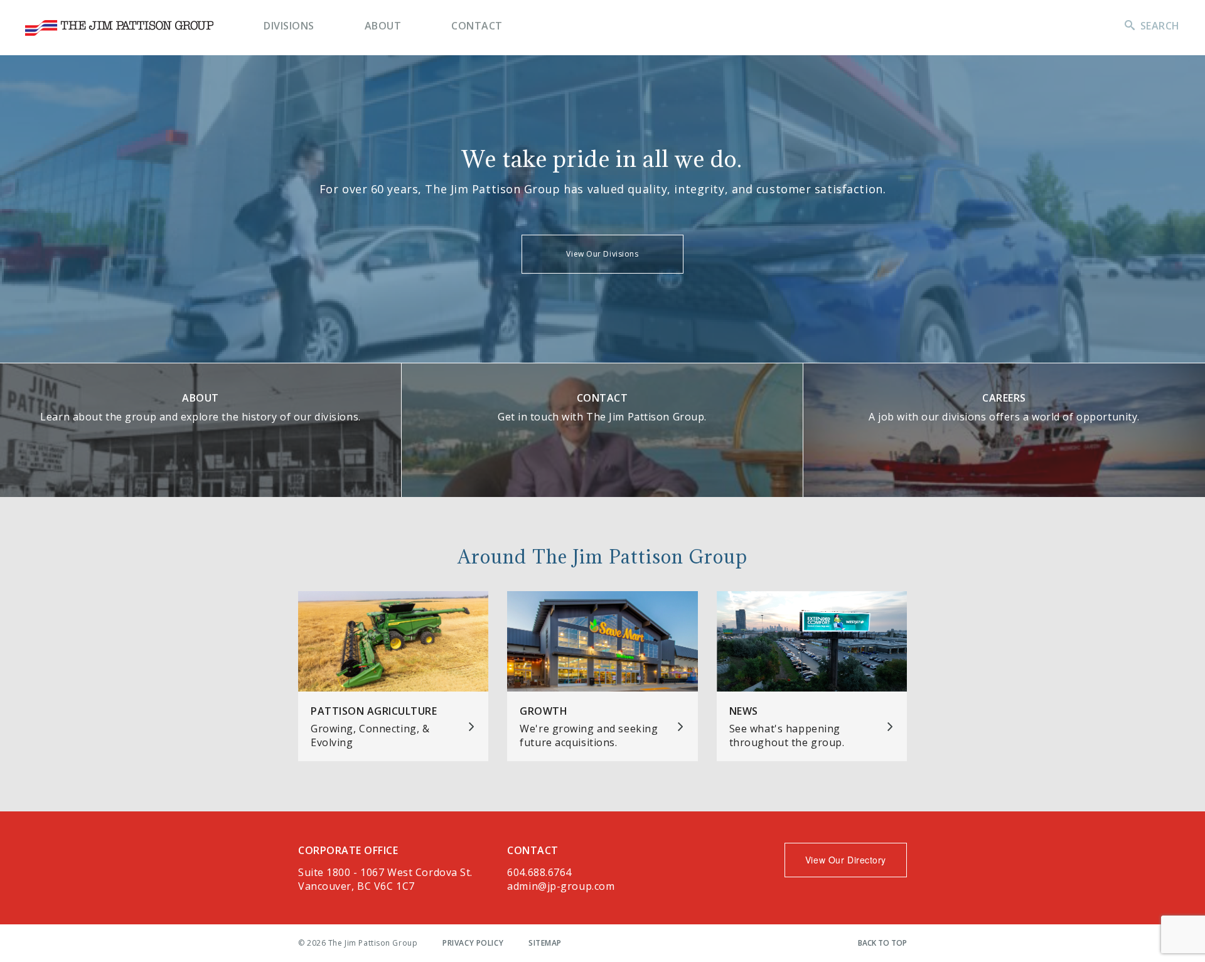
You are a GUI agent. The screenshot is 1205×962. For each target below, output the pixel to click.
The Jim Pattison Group (119, 28)
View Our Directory (845, 859)
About (383, 26)
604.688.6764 (539, 872)
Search (1160, 26)
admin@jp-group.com (560, 886)
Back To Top (882, 943)
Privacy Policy (472, 943)
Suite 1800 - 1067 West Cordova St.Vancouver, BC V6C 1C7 (385, 879)
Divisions (289, 26)
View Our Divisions (602, 254)
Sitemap (545, 943)
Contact (477, 26)
